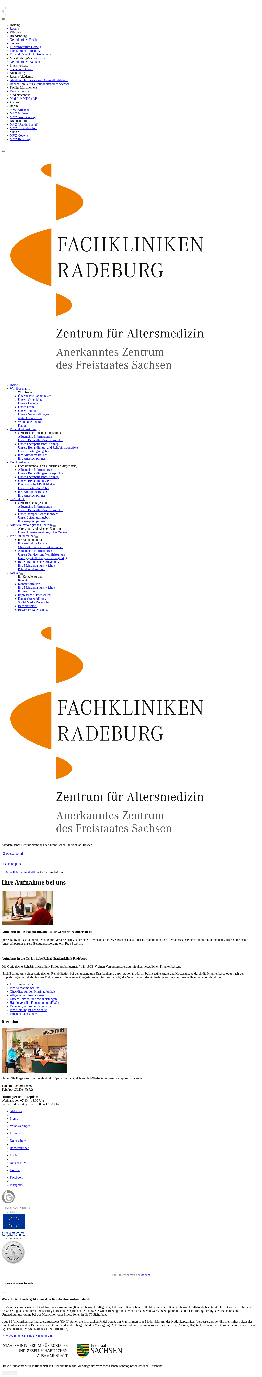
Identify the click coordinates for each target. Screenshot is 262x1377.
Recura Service (19, 91)
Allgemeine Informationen (35, 436)
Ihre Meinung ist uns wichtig (36, 565)
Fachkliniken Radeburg (25, 50)
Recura (14, 28)
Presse (22, 425)
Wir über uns (18, 388)
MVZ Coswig (19, 135)
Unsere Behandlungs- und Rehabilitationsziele (48, 447)
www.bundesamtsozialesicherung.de (29, 1335)
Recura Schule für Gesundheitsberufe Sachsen (40, 84)
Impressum (17, 1133)
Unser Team (26, 407)
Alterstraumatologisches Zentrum (31, 525)
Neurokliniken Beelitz (24, 39)
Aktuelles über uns (30, 418)
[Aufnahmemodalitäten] (27, 924)
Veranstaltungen (20, 1126)
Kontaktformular (29, 584)
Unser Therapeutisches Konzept (38, 444)
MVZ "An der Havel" (24, 124)
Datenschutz (18, 1140)
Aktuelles (16, 1111)
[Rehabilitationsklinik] (38, 430)
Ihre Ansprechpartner (31, 458)
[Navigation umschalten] (3, 147)
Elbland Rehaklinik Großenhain (30, 54)
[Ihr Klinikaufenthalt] (36, 537)
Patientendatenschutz (31, 569)
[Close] (3, 19)
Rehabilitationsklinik (23, 429)
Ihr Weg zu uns (28, 591)
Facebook (16, 1177)
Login (14, 1155)
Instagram (16, 1185)
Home (14, 385)
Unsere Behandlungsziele (34, 480)
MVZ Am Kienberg (23, 117)
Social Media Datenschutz (35, 602)
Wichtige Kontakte (30, 421)
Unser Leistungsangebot (33, 451)
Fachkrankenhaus (21, 462)
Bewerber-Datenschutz (33, 609)
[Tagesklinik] (26, 500)
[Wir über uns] (28, 389)
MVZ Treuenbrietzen (23, 128)
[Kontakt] (22, 574)
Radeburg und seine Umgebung (38, 561)
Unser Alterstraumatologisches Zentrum (43, 532)
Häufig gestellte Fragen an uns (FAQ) (42, 558)
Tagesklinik (17, 499)
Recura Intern (18, 1162)
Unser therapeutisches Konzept (38, 514)
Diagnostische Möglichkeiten (37, 484)
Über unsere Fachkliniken (34, 396)
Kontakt (15, 573)
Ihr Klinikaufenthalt (22, 536)
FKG (5, 872)
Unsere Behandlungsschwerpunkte (40, 440)
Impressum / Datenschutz (34, 595)
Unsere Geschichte (30, 399)
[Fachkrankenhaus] (34, 463)
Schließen (9, 1373)
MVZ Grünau (19, 113)
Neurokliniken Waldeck (25, 61)
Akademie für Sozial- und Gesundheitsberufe (39, 80)
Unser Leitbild (27, 410)
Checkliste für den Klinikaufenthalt (40, 547)
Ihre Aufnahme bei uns (32, 455)
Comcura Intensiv (21, 69)
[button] (14, 1238)
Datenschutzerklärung (32, 598)
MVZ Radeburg (20, 139)
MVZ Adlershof (20, 109)
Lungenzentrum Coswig (25, 47)
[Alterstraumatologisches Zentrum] (54, 526)
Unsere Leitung (28, 403)
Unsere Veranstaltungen (33, 414)
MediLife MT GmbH (23, 98)
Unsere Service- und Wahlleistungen (41, 554)
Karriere (15, 1170)
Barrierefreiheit (27, 606)
